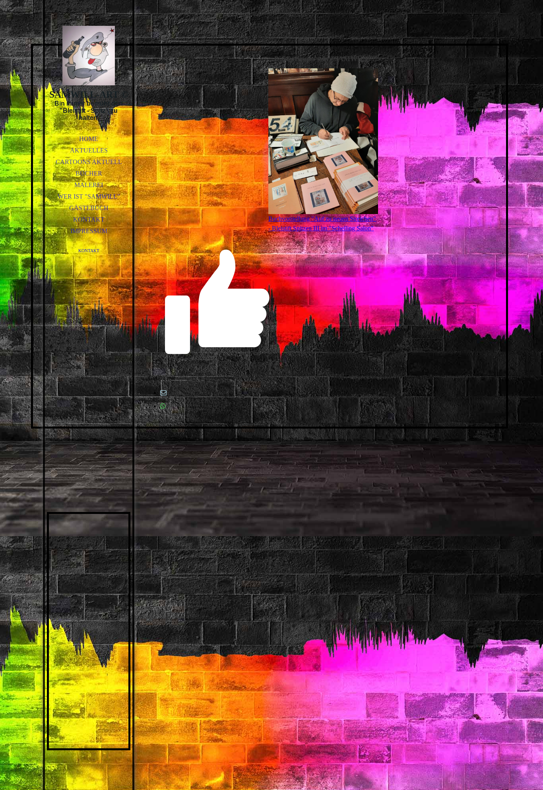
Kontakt (88, 250)
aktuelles (89, 150)
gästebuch (89, 208)
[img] (88, 55)
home (88, 138)
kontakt (89, 219)
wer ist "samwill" (89, 196)
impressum (88, 231)
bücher (89, 173)
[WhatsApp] (163, 406)
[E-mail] (163, 392)
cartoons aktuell (89, 161)
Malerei (88, 185)
